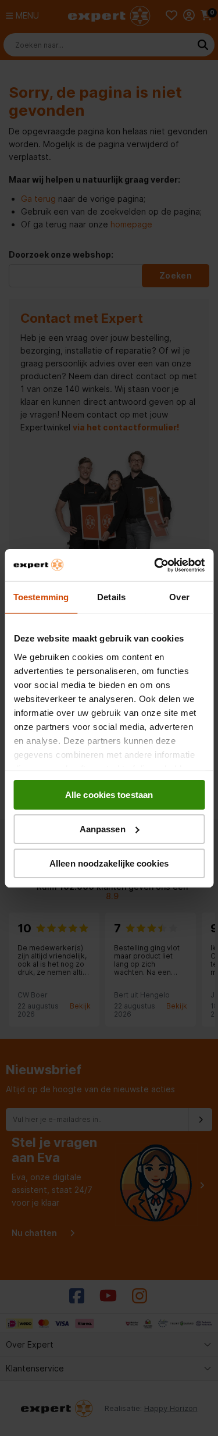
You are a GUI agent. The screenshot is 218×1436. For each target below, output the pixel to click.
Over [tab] (179, 597)
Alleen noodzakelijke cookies (109, 863)
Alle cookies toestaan (109, 795)
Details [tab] (111, 597)
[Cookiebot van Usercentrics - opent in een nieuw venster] (155, 564)
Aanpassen (103, 829)
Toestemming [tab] (41, 597)
